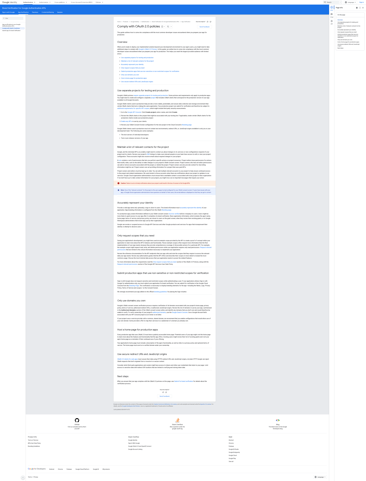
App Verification (23, 12)
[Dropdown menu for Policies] (103, 2)
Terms (30, 477)
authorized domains (159, 312)
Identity (13, 2)
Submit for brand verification (183, 381)
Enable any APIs (126, 121)
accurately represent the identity (190, 208)
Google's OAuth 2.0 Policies (148, 49)
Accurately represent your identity (132, 64)
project (153, 98)
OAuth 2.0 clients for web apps (127, 359)
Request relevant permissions (127, 264)
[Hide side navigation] (23, 477)
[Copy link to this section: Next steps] (130, 376)
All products (106, 469)
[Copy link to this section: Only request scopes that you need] (156, 236)
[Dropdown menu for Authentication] (35, 2)
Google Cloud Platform (82, 469)
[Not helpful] (210, 21)
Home (119, 21)
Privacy (36, 477)
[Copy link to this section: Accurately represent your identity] (155, 203)
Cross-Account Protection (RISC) (81, 2)
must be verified (174, 214)
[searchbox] (12, 18)
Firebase (231, 446)
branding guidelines (160, 292)
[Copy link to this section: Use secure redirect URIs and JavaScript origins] (169, 354)
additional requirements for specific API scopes (133, 108)
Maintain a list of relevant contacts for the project (137, 61)
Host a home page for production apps (134, 78)
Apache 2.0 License (205, 404)
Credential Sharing (48, 12)
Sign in (361, 2)
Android (231, 440)
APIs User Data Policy (34, 443)
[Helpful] (207, 21)
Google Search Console (180, 312)
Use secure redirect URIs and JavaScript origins (137, 82)
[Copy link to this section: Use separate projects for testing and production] (170, 91)
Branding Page (134, 286)
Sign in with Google (8, 12)
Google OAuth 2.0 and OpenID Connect (139, 446)
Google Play (232, 458)
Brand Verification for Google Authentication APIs (24, 8)
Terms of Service (33, 440)
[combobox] (332, 2)
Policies (98, 2)
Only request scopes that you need (132, 68)
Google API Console (134, 112)
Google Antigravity (234, 452)
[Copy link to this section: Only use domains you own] (147, 301)
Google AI (96, 469)
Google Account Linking (135, 449)
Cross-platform (60, 2)
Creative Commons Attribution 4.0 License (165, 404)
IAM (148, 154)
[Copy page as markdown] (168, 26)
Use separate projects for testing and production (137, 58)
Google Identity (135, 21)
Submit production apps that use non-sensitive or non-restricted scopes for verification (150, 71)
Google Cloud (233, 455)
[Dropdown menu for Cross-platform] (67, 2)
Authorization (43, 2)
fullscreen (360, 8)
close (363, 8)
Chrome (231, 443)
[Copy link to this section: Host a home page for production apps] (160, 330)
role (120, 160)
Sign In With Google (134, 443)
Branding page (187, 125)
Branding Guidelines (34, 446)
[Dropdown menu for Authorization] (50, 2)
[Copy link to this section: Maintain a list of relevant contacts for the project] (171, 147)
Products (125, 21)
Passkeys (35, 12)
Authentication (28, 2)
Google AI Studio (234, 449)
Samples (60, 12)
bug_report (357, 8)
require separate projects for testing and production (151, 95)
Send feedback (204, 27)
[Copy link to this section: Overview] (129, 42)
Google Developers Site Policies (131, 406)
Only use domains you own (130, 75)
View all (231, 461)
